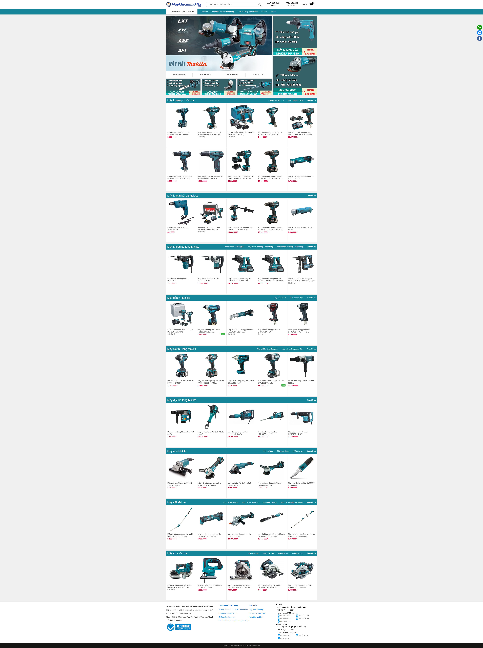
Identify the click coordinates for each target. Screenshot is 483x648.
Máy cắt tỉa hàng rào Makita (292, 502)
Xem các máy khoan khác (247, 12)
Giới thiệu (204, 12)
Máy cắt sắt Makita (230, 502)
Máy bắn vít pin (280, 298)
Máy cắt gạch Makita (250, 502)
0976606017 (285, 619)
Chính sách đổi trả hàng (228, 606)
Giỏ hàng (308, 3)
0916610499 (304, 619)
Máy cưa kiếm (268, 553)
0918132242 (285, 638)
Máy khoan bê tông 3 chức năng (260, 247)
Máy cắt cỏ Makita (270, 502)
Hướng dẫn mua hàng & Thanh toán (233, 609)
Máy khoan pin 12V (276, 100)
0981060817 (285, 622)
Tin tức (264, 12)
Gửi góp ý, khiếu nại (257, 613)
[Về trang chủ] (183, 4)
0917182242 (304, 635)
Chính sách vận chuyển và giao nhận (233, 621)
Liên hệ (273, 12)
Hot (223, 334)
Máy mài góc (268, 451)
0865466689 (304, 616)
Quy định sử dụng (256, 609)
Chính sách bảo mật (227, 617)
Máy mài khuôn (283, 451)
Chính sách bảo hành (227, 613)
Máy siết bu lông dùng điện (292, 349)
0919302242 (285, 635)
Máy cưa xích (253, 553)
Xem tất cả (311, 100)
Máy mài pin (298, 451)
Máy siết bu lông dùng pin (267, 349)
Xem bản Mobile (255, 617)
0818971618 (285, 616)
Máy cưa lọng (297, 553)
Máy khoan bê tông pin (234, 247)
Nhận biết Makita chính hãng (222, 12)
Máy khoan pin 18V (295, 100)
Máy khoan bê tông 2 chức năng (290, 247)
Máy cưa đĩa (283, 553)
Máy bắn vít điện (296, 298)
